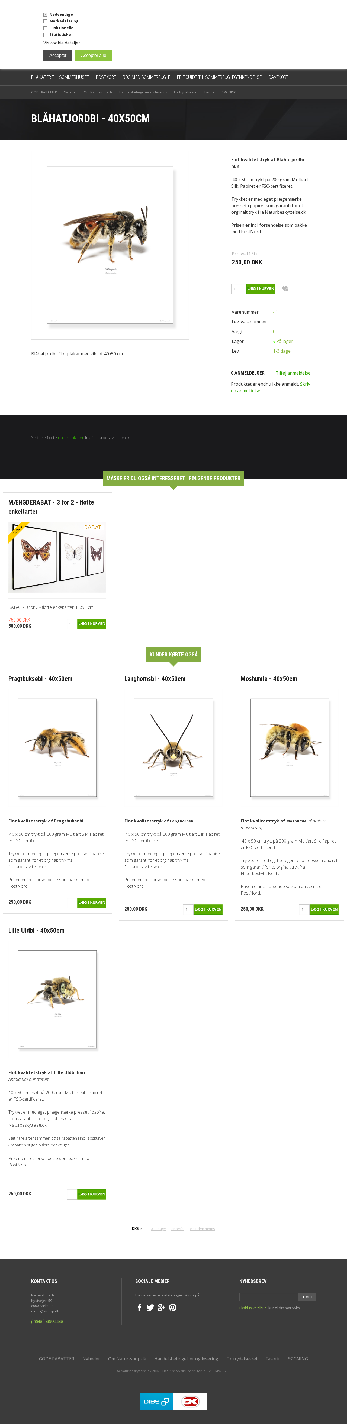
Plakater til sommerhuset (60, 77)
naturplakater (71, 438)
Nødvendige (61, 14)
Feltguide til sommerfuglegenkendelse (219, 77)
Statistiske (60, 34)
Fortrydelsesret (186, 92)
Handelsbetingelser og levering (143, 92)
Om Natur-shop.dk (98, 92)
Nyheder (70, 92)
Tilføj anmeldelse (293, 373)
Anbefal (177, 1228)
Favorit (209, 92)
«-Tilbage (158, 1228)
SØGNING (229, 92)
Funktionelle (61, 27)
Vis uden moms (202, 1228)
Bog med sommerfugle (146, 77)
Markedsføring (64, 21)
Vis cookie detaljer (61, 43)
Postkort (106, 77)
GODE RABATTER (44, 92)
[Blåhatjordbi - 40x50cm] (110, 245)
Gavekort (278, 77)
